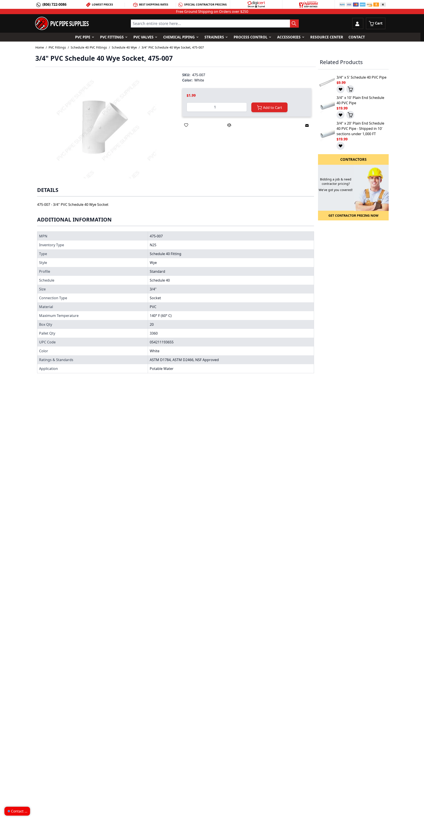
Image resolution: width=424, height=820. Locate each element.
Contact (356, 37)
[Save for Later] (186, 125)
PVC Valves (143, 37)
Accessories (289, 37)
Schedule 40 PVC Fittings (89, 47)
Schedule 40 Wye (124, 47)
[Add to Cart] (350, 89)
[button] (104, 126)
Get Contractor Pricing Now (353, 215)
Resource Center (326, 37)
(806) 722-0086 (54, 4)
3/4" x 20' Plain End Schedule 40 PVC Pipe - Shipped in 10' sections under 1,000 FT (360, 128)
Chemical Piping (179, 37)
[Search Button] (294, 23)
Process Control (250, 37)
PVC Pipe (82, 37)
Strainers (214, 37)
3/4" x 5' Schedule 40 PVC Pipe (361, 77)
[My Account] (357, 23)
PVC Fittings (112, 37)
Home (39, 47)
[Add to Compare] (229, 125)
